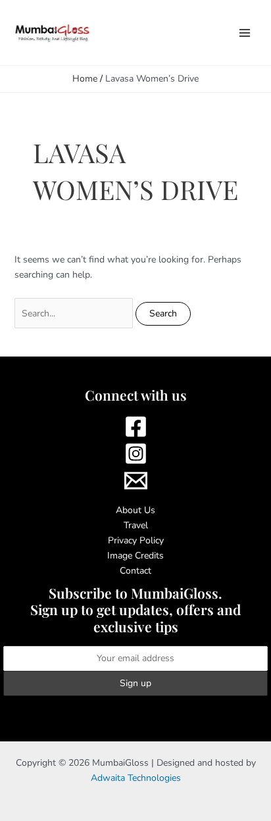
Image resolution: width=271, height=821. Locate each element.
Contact (135, 570)
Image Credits (135, 555)
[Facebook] (135, 426)
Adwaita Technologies (136, 778)
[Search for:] (75, 313)
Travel (136, 525)
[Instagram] (135, 453)
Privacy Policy (136, 540)
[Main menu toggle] (244, 32)
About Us (135, 510)
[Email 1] (135, 480)
